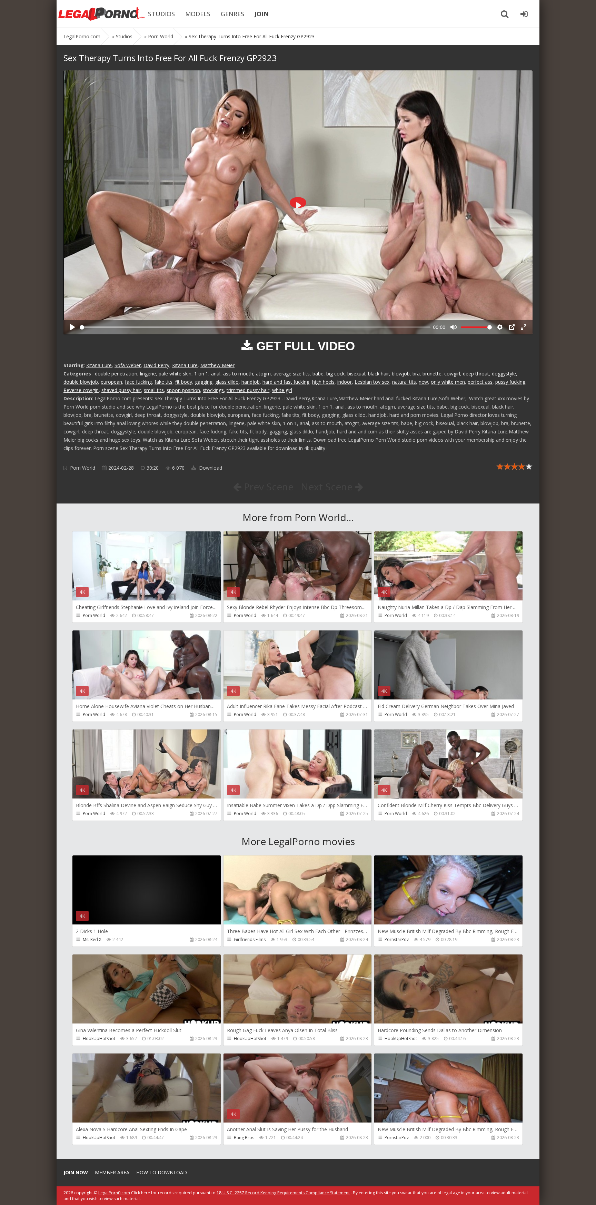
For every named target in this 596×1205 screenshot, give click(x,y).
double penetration (116, 373)
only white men (448, 382)
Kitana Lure (99, 365)
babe (318, 373)
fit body (183, 382)
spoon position (183, 390)
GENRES (232, 14)
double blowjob (80, 382)
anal (215, 373)
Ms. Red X (92, 939)
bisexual (356, 373)
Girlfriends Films (250, 939)
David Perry (156, 365)
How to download (161, 1172)
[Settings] (499, 327)
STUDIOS (161, 14)
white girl (282, 390)
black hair (378, 373)
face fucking (138, 382)
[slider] (255, 327)
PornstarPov (397, 939)
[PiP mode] (511, 327)
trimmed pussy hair (248, 390)
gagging (203, 382)
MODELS (197, 14)
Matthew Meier (217, 365)
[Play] (72, 327)
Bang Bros (244, 1137)
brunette (432, 373)
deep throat (476, 373)
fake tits (163, 382)
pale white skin (175, 373)
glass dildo (227, 382)
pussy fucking (510, 382)
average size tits (292, 373)
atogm (263, 373)
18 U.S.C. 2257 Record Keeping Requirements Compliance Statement (283, 1193)
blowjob (401, 373)
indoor (344, 382)
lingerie (148, 373)
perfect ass (480, 382)
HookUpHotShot (99, 1038)
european (111, 382)
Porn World (82, 467)
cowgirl (452, 373)
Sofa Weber (128, 365)
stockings (213, 390)
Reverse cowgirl (81, 390)
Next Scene (328, 486)
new (423, 382)
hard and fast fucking (285, 382)
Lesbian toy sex (372, 382)
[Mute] (453, 327)
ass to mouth (238, 373)
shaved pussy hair (121, 390)
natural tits (404, 382)
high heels (323, 382)
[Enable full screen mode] (523, 327)
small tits (154, 390)
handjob (250, 382)
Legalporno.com (101, 14)
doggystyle (504, 373)
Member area (112, 1172)
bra (416, 373)
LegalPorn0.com (114, 1193)
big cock (335, 373)
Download (210, 467)
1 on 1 (201, 373)
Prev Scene (267, 486)
